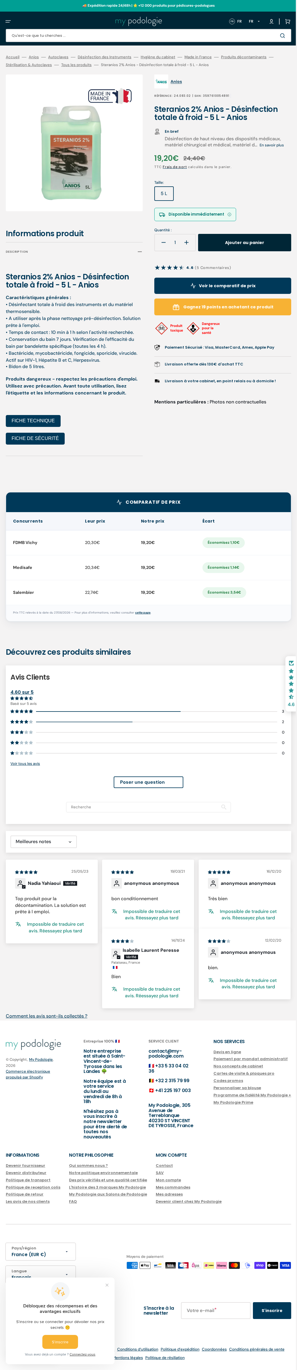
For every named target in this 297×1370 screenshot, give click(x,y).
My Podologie (41, 1059)
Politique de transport (28, 1180)
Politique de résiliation (160, 1357)
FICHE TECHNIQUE (33, 416)
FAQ (73, 1201)
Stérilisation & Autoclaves (29, 65)
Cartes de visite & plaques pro (235, 1073)
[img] (26, 868)
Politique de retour (25, 1194)
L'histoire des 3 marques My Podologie (107, 1187)
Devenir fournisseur (25, 1165)
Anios (34, 57)
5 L (163, 195)
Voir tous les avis (25, 759)
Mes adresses (169, 1194)
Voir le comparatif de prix (220, 286)
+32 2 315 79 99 (166, 1080)
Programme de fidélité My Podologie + (243, 1095)
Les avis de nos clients (28, 1201)
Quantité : (159, 230)
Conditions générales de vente (252, 1349)
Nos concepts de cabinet (229, 1066)
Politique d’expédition (175, 1349)
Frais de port (171, 167)
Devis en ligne (218, 1052)
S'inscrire (263, 1310)
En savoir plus (268, 145)
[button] (8, 21)
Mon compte (168, 1180)
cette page (143, 608)
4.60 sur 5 (22, 688)
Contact (164, 1165)
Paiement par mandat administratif (242, 1059)
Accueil (12, 57)
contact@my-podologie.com (160, 1054)
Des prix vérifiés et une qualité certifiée (108, 1180)
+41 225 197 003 (167, 1090)
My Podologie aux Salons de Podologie (108, 1194)
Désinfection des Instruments (104, 57)
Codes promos (219, 1080)
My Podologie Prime (225, 1102)
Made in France (198, 57)
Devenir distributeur (26, 1173)
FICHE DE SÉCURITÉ (35, 434)
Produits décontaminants (244, 57)
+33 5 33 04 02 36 (163, 1068)
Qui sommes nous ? (88, 1165)
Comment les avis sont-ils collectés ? (46, 1012)
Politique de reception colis (33, 1187)
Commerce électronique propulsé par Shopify (28, 1074)
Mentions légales (123, 1357)
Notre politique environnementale (103, 1173)
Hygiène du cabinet (158, 57)
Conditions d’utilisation (133, 1349)
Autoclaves (58, 57)
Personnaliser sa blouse (228, 1088)
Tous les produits (76, 65)
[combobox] (144, 35)
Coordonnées (210, 1349)
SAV (160, 1173)
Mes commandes (173, 1187)
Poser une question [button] (138, 778)
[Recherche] (274, 35)
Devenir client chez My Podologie (189, 1201)
